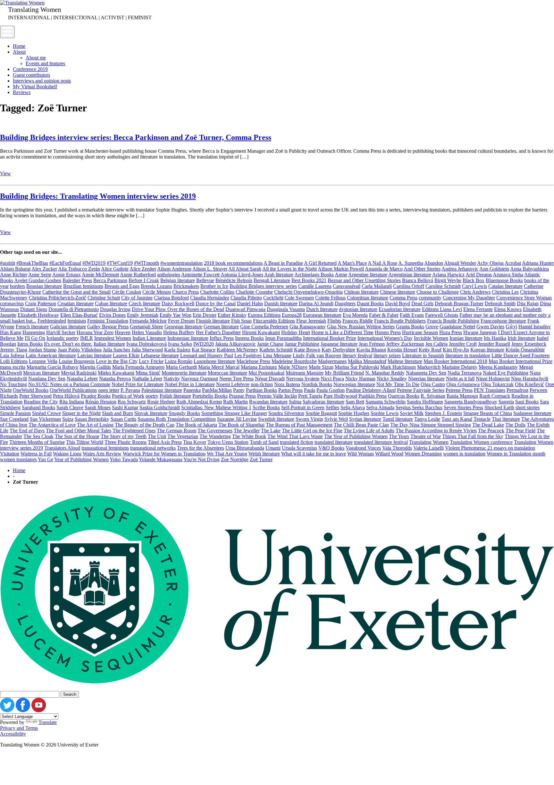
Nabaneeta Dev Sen (426, 372)
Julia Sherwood (147, 349)
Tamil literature (397, 419)
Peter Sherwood (35, 396)
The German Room (176, 430)
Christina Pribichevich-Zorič (57, 297)
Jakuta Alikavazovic (235, 344)
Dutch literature (322, 309)
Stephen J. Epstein (443, 413)
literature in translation (467, 355)
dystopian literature (358, 309)
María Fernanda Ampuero (138, 367)
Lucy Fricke (151, 361)
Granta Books (410, 326)
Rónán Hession (100, 401)
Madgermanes (332, 361)
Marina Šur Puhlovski (357, 367)
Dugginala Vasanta (286, 309)
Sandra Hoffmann (425, 401)
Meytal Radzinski (79, 372)
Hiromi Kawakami (261, 332)
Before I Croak (144, 280)
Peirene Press (459, 390)
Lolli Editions (14, 361)
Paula (309, 390)
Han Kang (10, 332)
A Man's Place (352, 263)
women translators (18, 459)
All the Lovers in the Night (289, 269)
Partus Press (290, 390)
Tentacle (482, 419)
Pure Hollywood (340, 396)
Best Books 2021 (308, 280)
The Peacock (491, 430)
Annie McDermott (100, 274)
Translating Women (429, 442)
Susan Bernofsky (92, 419)
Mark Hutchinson (398, 367)
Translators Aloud (62, 448)
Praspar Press (242, 396)
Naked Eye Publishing (505, 372)
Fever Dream (181, 320)
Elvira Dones (112, 315)
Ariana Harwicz (448, 274)
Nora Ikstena (287, 384)
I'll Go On (35, 338)
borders (17, 286)
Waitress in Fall (36, 453)
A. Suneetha (410, 263)
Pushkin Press (372, 396)
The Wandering (215, 436)
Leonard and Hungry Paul (206, 355)
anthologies (168, 274)
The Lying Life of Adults (369, 430)
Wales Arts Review (102, 453)
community (430, 297)
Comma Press (403, 297)
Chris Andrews (475, 292)
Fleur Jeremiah (311, 320)
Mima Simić (148, 372)
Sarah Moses (98, 407)
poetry (152, 396)
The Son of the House (77, 436)
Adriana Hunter (538, 263)
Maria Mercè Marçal (218, 367)
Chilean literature (361, 292)
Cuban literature (111, 303)
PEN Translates (489, 390)
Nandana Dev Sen (46, 378)
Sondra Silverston (286, 413)
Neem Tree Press (236, 378)
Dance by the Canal (216, 303)
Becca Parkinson (110, 280)
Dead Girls (422, 303)
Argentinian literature (409, 274)
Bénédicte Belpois (233, 280)
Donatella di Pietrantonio (73, 309)
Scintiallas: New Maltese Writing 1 (216, 407)
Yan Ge (45, 459)
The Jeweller (247, 430)
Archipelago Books (314, 274)
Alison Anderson (174, 269)
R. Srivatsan (433, 396)
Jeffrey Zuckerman (405, 344)
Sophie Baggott (321, 413)
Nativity (172, 378)
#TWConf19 (120, 263)
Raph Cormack (494, 396)
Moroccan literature (227, 372)
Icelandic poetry (62, 338)
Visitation (9, 453)
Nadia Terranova (465, 372)
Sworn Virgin (309, 419)
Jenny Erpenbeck (528, 344)
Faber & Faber (384, 315)
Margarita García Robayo (52, 367)
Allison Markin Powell (341, 269)
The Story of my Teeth (124, 436)
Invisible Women (431, 338)
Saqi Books (527, 401)
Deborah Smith (500, 303)
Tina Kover (194, 442)
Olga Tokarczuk (497, 384)
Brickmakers (186, 286)
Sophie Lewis (385, 413)
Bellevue (205, 280)
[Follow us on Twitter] (7, 710)
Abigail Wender (460, 263)
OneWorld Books (30, 390)
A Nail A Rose (382, 263)
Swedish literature (276, 419)
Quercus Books (403, 396)
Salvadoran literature (323, 401)
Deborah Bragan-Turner (459, 303)
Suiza (67, 419)
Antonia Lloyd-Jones (242, 274)
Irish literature (521, 338)
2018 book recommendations (233, 263)
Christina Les (505, 292)
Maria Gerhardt (181, 367)
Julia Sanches (116, 349)
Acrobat (513, 263)
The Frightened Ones (134, 430)
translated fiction (296, 442)
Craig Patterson (40, 303)
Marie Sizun (321, 367)
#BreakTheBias (32, 263)
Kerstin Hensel (402, 349)
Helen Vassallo (147, 332)
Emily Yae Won (175, 315)
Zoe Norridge (234, 459)
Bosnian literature (44, 286)
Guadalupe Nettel (457, 326)
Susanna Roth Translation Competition (177, 419)
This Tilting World (84, 442)
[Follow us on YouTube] (38, 710)
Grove (431, 326)
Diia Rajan (528, 303)
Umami (273, 448)
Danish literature (281, 303)
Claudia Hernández (209, 297)
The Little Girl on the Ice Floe (312, 430)
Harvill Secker (60, 332)
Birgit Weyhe (447, 280)
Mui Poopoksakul (266, 372)
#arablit (7, 263)
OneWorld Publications (73, 390)
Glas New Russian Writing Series (361, 326)
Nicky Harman (360, 378)
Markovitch (429, 367)
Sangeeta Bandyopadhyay (470, 401)
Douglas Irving (115, 309)
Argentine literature (367, 274)
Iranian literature (466, 338)
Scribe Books (266, 407)
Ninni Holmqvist (493, 378)
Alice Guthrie (115, 269)
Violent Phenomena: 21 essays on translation (490, 448)
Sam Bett (355, 401)
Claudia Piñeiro (246, 297)
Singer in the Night (81, 413)
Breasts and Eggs (122, 286)
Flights (334, 320)
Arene (341, 274)
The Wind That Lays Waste (295, 436)
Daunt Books (370, 303)
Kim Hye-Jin (456, 349)
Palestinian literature (161, 390)
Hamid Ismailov (534, 326)
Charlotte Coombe (254, 292)
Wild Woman (360, 453)
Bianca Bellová (417, 280)
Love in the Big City (117, 361)
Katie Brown (307, 349)
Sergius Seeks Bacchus (419, 407)
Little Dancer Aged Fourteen (520, 355)
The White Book (249, 436)
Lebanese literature (160, 355)
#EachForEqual (65, 263)
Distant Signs (33, 309)
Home (19, 46)
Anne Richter (13, 274)
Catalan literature (505, 286)
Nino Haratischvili (529, 378)
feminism (76, 320)
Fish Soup (241, 320)
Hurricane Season (420, 332)
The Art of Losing (95, 424)
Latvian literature (94, 355)
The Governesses (214, 430)
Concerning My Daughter (469, 297)
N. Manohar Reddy (385, 372)
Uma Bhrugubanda (244, 448)
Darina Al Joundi (316, 303)
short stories (528, 407)
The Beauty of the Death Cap (144, 424)
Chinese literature (397, 292)
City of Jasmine (137, 297)
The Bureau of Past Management (299, 424)
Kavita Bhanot (371, 349)
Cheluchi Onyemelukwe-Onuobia (308, 292)
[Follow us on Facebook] (23, 710)
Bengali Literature (272, 280)
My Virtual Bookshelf (35, 86)
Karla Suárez (177, 349)
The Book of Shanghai (241, 424)
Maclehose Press (253, 361)
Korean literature (487, 349)
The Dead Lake (488, 424)
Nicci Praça (332, 378)
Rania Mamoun (462, 396)
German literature (221, 326)
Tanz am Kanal (456, 419)
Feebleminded (52, 320)
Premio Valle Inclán (277, 396)
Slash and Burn (117, 413)
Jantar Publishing (302, 344)
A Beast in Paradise (283, 263)
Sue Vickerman (45, 419)
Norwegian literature (354, 384)
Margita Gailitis (95, 367)
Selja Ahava (352, 407)
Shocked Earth (499, 407)
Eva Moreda (355, 315)
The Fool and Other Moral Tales (78, 430)
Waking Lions (67, 453)
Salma (295, 401)
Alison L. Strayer (209, 269)
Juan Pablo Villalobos (80, 349)
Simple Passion (15, 413)
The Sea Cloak (38, 436)
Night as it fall (460, 378)
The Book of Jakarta (196, 424)
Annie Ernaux (66, 274)
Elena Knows (508, 309)
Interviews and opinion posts (42, 80)
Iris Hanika (495, 338)
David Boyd (397, 303)
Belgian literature (177, 280)
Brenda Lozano (156, 286)
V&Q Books (331, 448)
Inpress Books (249, 338)
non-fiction (262, 384)
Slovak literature (150, 413)
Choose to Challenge (437, 292)
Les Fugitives (248, 355)
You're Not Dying (201, 459)
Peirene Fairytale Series (420, 390)
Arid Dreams (479, 274)
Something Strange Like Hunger (234, 413)
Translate (47, 722)
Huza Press (450, 332)
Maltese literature (405, 361)
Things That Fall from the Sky (472, 436)
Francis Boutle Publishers (400, 320)
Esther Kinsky (232, 315)
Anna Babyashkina (529, 269)
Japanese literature (339, 344)
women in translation (464, 453)
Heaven (122, 332)
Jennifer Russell (494, 344)
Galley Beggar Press (108, 326)
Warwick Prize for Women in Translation (164, 453)
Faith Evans (412, 315)
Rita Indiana (71, 401)
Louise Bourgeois (77, 361)
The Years (399, 436)
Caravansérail (346, 286)
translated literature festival (381, 442)
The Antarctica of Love (52, 424)
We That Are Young (227, 453)
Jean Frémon (372, 344)
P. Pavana (130, 390)
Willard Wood (389, 453)
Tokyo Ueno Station (227, 442)
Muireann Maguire (304, 372)
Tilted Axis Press (165, 442)
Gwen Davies (490, 326)
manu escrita (12, 367)
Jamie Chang (270, 344)
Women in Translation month (516, 453)
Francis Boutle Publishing (453, 320)
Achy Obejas (490, 263)
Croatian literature (75, 303)
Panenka (192, 390)
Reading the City (41, 401)
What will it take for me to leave (313, 453)
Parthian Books (261, 390)
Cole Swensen (299, 297)
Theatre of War (425, 436)
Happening (33, 332)
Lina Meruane (277, 355)
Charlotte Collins (217, 292)
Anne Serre (39, 274)
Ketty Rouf (430, 349)
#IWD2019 (93, 263)
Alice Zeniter (143, 269)
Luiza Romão (178, 361)
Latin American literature (51, 355)
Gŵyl (511, 326)
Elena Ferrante (478, 309)
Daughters (345, 303)
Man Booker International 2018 (455, 361)
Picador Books (96, 396)
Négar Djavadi (270, 378)
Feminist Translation (107, 320)
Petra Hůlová (66, 396)
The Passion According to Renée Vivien (436, 430)
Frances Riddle (357, 320)
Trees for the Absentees (200, 448)
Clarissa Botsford (171, 297)
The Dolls (515, 424)
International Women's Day (385, 338)
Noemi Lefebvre (232, 384)
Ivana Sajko (180, 344)
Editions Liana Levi (442, 309)
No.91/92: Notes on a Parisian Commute (69, 384)
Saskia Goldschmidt (159, 407)
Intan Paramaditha (283, 338)
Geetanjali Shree (146, 326)
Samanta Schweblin (385, 401)
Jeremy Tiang (13, 349)
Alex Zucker (44, 269)
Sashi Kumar (125, 407)
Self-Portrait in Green (302, 407)
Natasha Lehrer (82, 378)
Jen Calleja (436, 344)
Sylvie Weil (336, 419)
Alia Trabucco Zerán (79, 269)
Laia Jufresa (12, 355)
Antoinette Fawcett (200, 274)
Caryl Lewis (474, 286)
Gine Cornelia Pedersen (264, 326)
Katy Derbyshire (338, 349)
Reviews (21, 92)
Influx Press (222, 338)
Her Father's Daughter (218, 332)
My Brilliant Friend (344, 372)
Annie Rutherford (138, 274)
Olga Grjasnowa (463, 384)
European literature (322, 315)
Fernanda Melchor (148, 320)
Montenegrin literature (184, 372)
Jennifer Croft (463, 344)
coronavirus (12, 303)
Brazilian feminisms (83, 286)
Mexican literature (41, 372)
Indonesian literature (187, 338)
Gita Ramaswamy (308, 326)
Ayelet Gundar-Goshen (37, 280)
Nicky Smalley (392, 378)
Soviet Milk (412, 413)
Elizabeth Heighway (38, 315)
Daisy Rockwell (178, 303)
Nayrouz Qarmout (199, 378)
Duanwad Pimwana (245, 309)
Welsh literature (264, 453)
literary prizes (387, 355)
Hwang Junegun (480, 332)
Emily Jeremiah (142, 315)
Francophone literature (503, 320)
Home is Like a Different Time (342, 332)
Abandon (433, 263)
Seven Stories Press (463, 407)
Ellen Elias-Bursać (79, 315)
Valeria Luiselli (428, 448)
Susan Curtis (123, 419)
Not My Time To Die (397, 384)
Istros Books (30, 344)
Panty (239, 390)
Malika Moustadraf (367, 361)
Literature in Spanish (423, 355)
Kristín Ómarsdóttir (525, 349)
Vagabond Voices (363, 448)
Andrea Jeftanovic (459, 269)
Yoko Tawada (124, 459)
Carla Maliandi (377, 286)
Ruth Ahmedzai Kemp (199, 401)
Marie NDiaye (292, 367)
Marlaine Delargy (459, 367)
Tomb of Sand (264, 442)
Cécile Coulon (126, 292)
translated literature (334, 442)
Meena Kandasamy (498, 367)
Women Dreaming (423, 453)
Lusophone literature (214, 361)
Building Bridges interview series (263, 286)
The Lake (271, 430)
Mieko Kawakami (116, 372)
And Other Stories (422, 269)
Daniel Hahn (250, 303)
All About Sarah (244, 269)
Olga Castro (433, 384)
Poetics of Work (128, 396)
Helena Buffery (179, 332)
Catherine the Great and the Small (76, 292)
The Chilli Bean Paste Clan (361, 424)
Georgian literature (183, 326)
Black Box (473, 280)
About (19, 52)
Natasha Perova (115, 378)
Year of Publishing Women (81, 459)
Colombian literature (367, 297)
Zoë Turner (261, 459)
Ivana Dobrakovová (146, 344)
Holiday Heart (295, 332)
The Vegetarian (182, 436)
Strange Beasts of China (487, 413)
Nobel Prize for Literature (138, 384)
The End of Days (27, 430)
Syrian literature (365, 419)
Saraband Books (38, 407)
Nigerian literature (426, 378)
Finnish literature (213, 320)
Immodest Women (112, 338)
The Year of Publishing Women (356, 436)
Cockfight (273, 297)
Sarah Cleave (69, 407)
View (5, 173)
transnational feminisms (105, 448)
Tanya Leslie (427, 419)
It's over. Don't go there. (68, 344)
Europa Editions (264, 315)
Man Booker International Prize (520, 361)
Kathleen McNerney (237, 349)
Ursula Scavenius (299, 448)
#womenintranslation (181, 263)
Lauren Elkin (126, 355)
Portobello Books (210, 396)
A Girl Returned (320, 263)
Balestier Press (77, 280)
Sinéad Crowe (46, 413)
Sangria (506, 401)
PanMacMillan (217, 390)
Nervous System (302, 378)
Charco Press (185, 292)
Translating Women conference (481, 442)
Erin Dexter (204, 315)
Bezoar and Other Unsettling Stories (364, 280)
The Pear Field (520, 430)
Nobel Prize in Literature (190, 384)
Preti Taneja (310, 396)
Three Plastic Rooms (126, 442)
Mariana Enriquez (259, 367)
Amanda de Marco (384, 269)
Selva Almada (380, 407)
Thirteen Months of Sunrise (37, 442)
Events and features (45, 63)
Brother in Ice (214, 286)
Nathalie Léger (147, 378)
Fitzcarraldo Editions (274, 320)
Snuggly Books (184, 413)
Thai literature (506, 419)
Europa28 (292, 315)
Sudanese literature (532, 413)
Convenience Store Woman (524, 297)
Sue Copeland (14, 419)
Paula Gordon (330, 390)
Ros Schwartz (132, 401)
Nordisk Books (316, 384)
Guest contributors (31, 75)
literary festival (357, 355)
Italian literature (109, 344)
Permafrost (517, 390)
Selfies (332, 407)
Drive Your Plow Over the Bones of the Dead (178, 309)
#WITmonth (146, 263)
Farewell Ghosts (441, 315)
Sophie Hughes (353, 413)
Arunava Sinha (508, 274)
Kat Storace (203, 349)
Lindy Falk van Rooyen (317, 355)
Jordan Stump (42, 349)
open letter (108, 390)
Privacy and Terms (19, 728)
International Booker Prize (329, 338)
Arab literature (278, 274)
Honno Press (388, 332)
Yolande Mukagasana (160, 459)
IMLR (86, 338)
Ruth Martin (235, 401)
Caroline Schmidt (443, 286)
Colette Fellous (330, 297)
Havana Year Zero (95, 332)
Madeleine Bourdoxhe (294, 361)
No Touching (13, 384)
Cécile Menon (156, 292)
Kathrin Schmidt (276, 349)
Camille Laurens (315, 286)
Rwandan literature (268, 401)
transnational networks (153, 448)
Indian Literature (149, 338)
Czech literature (144, 303)
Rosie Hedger (161, 401)
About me (36, 57)
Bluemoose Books (504, 280)
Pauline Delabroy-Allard (371, 390)
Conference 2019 (30, 69)
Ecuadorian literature (400, 309)
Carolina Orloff (408, 286)
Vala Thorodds (397, 448)
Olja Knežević (529, 384)
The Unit (157, 436)
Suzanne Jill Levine (237, 419)
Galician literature (68, 326)
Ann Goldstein (494, 269)
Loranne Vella (43, 361)
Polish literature (175, 396)
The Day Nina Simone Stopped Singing (430, 424)
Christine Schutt (104, 297)
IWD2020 (203, 344)
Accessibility (13, 734)
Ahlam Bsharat (15, 269)
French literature (32, 326)
